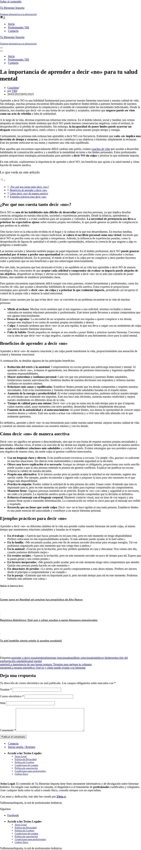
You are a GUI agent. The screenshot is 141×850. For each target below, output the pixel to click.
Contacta (13, 30)
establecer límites (102, 657)
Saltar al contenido (10, 1)
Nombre (6, 689)
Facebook (13, 815)
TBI (14, 90)
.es (61, 796)
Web (2, 703)
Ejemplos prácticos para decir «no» (28, 196)
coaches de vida (100, 148)
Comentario (8, 730)
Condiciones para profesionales (30, 771)
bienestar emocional (57, 657)
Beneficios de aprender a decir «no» (28, 190)
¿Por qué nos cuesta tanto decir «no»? (29, 186)
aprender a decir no (22, 657)
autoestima (40, 657)
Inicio (11, 24)
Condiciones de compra (26, 765)
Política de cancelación (26, 768)
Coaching (13, 87)
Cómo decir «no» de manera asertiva (29, 193)
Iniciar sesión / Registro (21, 747)
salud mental (34, 661)
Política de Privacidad (26, 759)
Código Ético (21, 774)
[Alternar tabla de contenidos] (3, 180)
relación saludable (16, 661)
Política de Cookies (24, 762)
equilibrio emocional (81, 657)
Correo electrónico (12, 696)
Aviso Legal (21, 756)
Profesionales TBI (18, 27)
